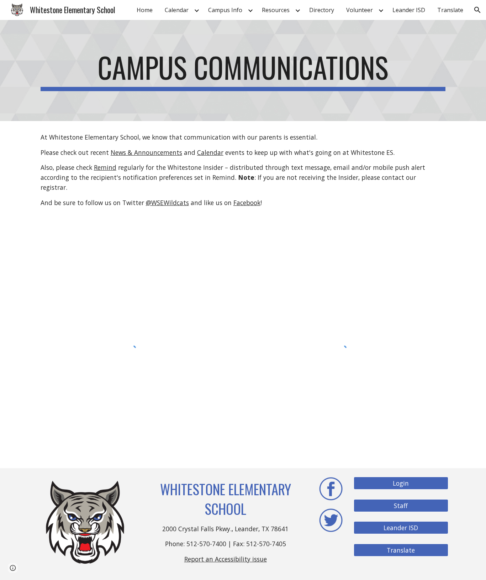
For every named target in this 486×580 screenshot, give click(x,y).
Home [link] (145, 10)
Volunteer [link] (359, 10)
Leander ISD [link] (408, 10)
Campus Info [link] (225, 10)
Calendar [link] (177, 10)
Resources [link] (276, 10)
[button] (477, 10)
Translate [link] (450, 10)
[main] (243, 70)
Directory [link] (321, 10)
